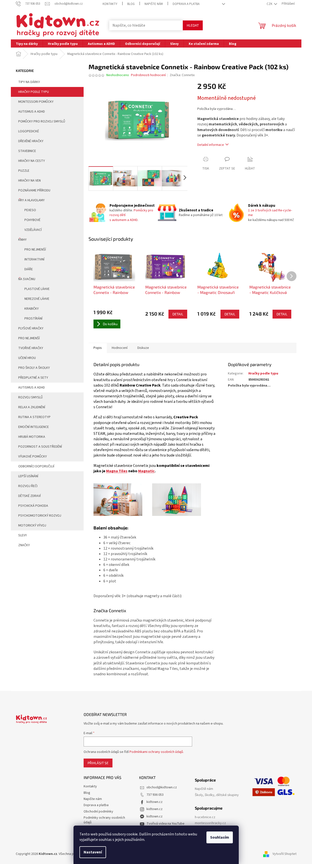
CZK (270, 4)
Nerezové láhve (36, 298)
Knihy (22, 239)
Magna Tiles (117, 471)
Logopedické (28, 131)
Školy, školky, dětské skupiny (217, 795)
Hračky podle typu (33, 91)
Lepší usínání (28, 476)
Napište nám (154, 4)
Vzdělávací (33, 229)
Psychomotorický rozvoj (39, 515)
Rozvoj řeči (27, 486)
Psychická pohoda (33, 505)
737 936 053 (155, 794)
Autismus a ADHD (31, 111)
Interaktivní (34, 259)
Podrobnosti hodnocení (148, 75)
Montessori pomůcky (36, 101)
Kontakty (110, 4)
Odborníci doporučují (36, 466)
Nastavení (93, 852)
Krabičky (31, 308)
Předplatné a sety (33, 377)
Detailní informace (210, 144)
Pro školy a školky (34, 367)
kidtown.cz (155, 801)
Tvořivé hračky (30, 348)
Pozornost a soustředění (40, 446)
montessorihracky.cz (210, 823)
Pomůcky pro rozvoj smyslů (41, 121)
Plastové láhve (37, 289)
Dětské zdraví (29, 495)
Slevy (22, 535)
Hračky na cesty (31, 160)
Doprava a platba (186, 4)
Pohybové (32, 220)
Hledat (193, 25)
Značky (24, 545)
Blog (131, 4)
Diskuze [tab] (143, 347)
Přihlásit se (98, 763)
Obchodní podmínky (98, 811)
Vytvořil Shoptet (284, 853)
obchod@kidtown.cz (162, 787)
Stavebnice (27, 151)
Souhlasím (219, 837)
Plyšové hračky (30, 328)
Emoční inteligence (33, 426)
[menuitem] (27, 43)
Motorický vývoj (32, 525)
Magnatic (146, 471)
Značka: (182, 75)
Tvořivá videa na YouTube (165, 823)
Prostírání (33, 318)
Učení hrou (27, 358)
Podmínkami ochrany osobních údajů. (156, 751)
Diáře (28, 269)
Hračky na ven (29, 180)
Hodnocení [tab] (120, 347)
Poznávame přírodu (34, 190)
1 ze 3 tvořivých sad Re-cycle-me (270, 213)
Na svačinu (26, 279)
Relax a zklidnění (31, 407)
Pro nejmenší (35, 249)
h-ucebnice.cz (205, 817)
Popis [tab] (97, 347)
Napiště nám (204, 789)
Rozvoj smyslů (30, 397)
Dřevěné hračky (30, 141)
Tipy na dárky (29, 82)
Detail (177, 314)
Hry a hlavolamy (31, 200)
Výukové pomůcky (32, 456)
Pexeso (30, 210)
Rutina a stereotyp (34, 417)
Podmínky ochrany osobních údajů (104, 820)
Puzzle (23, 170)
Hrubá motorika (31, 436)
